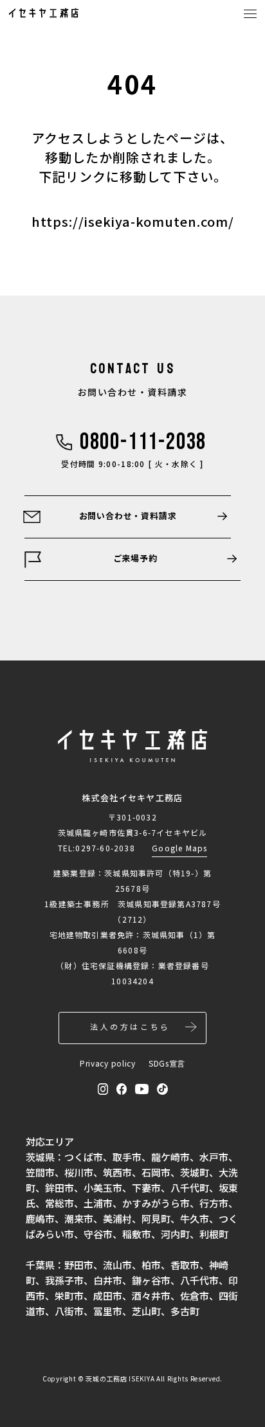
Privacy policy (108, 1063)
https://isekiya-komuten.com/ (133, 221)
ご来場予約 (135, 558)
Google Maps (179, 847)
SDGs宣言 (167, 1063)
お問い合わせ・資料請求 (128, 516)
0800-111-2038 (143, 442)
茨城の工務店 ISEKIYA (120, 1378)
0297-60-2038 (104, 847)
